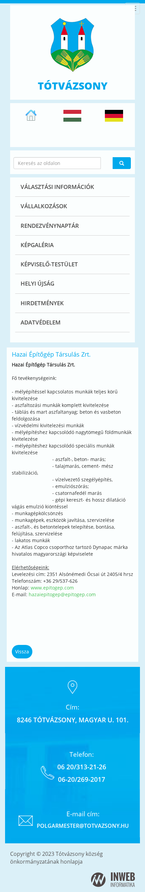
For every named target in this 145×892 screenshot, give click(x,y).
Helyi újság (37, 283)
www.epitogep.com (52, 587)
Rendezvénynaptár (50, 226)
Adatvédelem (41, 322)
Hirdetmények (42, 303)
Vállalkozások (44, 206)
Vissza (22, 651)
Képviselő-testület (49, 264)
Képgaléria (37, 245)
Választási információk (57, 187)
